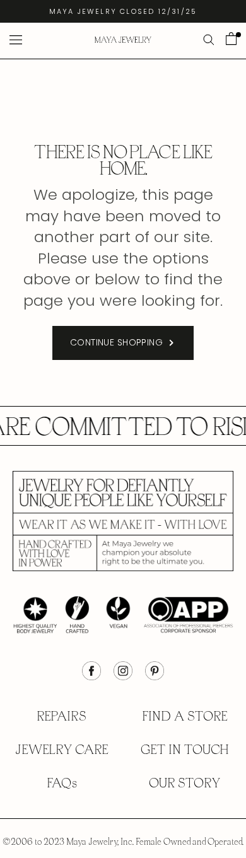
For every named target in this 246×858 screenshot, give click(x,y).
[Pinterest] (154, 677)
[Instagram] (123, 677)
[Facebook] (91, 677)
